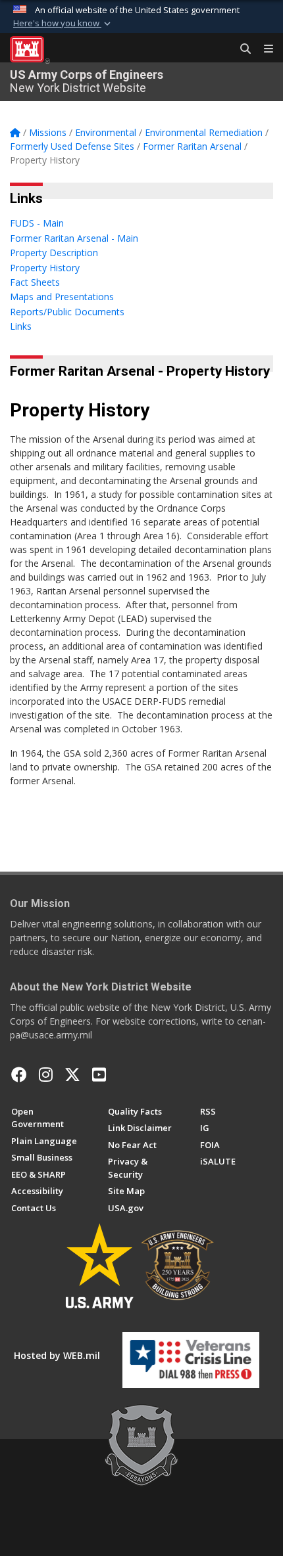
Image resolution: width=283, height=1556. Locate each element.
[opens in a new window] (46, 1074)
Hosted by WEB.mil (57, 1355)
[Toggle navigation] (263, 49)
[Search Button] (241, 49)
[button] (63, 23)
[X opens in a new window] (72, 1074)
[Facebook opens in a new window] (19, 1074)
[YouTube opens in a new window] (99, 1074)
